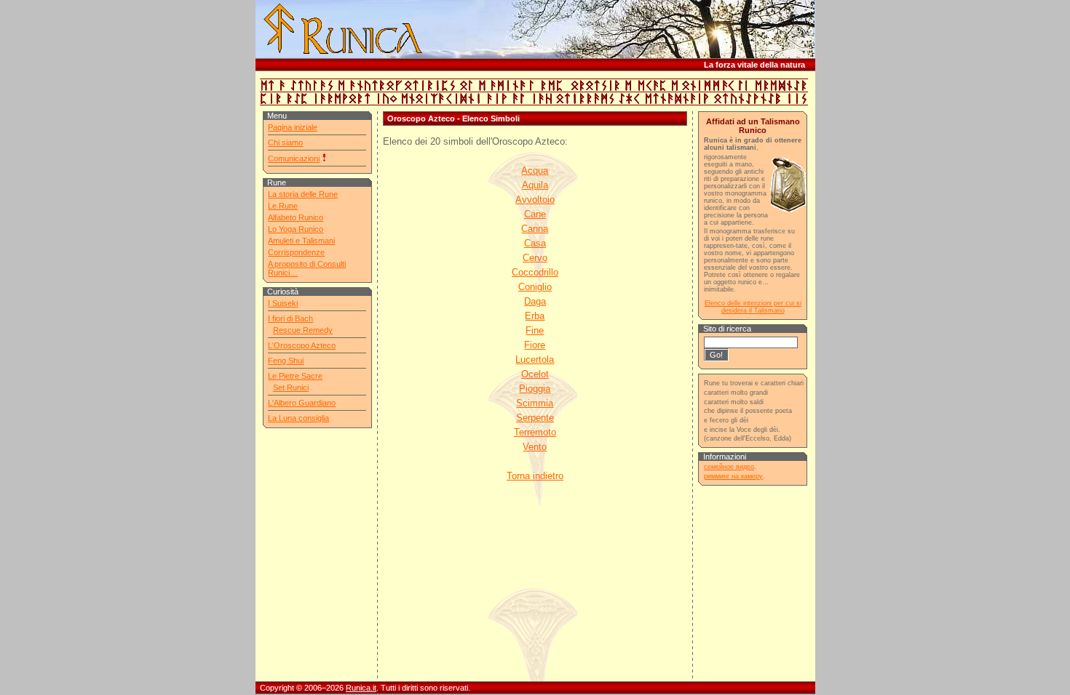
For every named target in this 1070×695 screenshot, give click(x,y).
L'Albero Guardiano (302, 402)
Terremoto (535, 432)
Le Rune (283, 205)
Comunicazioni (294, 158)
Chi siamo (285, 142)
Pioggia (534, 388)
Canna (534, 228)
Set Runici (291, 387)
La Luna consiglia (298, 418)
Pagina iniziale (292, 127)
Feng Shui (286, 360)
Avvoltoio (535, 199)
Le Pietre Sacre (295, 375)
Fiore (534, 345)
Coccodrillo (535, 272)
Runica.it (361, 687)
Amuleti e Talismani (301, 240)
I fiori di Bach (290, 318)
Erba (534, 315)
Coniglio (535, 286)
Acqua (534, 170)
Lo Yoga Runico (295, 229)
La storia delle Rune (303, 194)
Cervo (535, 257)
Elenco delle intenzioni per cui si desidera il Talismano (753, 307)
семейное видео (729, 466)
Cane (535, 214)
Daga (535, 301)
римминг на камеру (733, 476)
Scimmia (534, 403)
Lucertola (534, 359)
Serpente (535, 417)
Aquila (535, 185)
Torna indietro (535, 475)
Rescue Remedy (303, 330)
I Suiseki (283, 303)
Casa (535, 243)
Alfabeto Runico (295, 217)
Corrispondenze (296, 252)
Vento (535, 446)
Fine (535, 330)
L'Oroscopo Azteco (302, 345)
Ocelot (535, 374)
